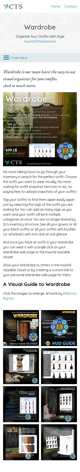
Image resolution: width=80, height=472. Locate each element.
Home (55, 6)
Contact (70, 6)
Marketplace (46, 41)
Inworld (29, 41)
